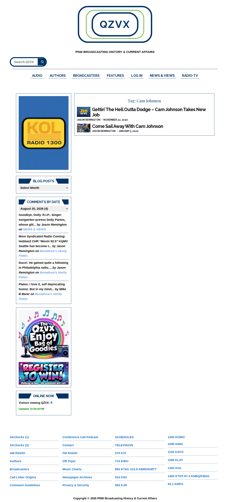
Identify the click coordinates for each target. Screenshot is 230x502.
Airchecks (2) (19, 445)
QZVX (115, 24)
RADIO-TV (190, 76)
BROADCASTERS (86, 76)
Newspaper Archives (77, 477)
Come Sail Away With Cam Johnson (127, 126)
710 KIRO (121, 461)
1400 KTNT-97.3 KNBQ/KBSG (188, 476)
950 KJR (121, 485)
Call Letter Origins (23, 477)
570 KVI (120, 453)
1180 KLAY (175, 460)
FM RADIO (69, 453)
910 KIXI (121, 477)
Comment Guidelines (25, 485)
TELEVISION (124, 445)
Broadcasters (19, 469)
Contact (68, 445)
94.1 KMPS (175, 484)
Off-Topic (69, 461)
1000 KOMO (176, 437)
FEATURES (115, 76)
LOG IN (136, 76)
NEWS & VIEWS (162, 76)
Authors (15, 461)
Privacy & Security (75, 485)
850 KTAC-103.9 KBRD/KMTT (136, 469)
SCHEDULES (124, 437)
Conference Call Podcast (80, 437)
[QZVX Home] (44, 133)
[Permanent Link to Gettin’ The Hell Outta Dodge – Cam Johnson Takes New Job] (83, 112)
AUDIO (37, 76)
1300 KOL (175, 468)
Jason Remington (88, 119)
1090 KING (175, 444)
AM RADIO (17, 453)
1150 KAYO (176, 452)
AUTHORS (58, 76)
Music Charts (71, 469)
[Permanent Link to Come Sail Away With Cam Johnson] (83, 128)
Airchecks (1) (19, 437)
